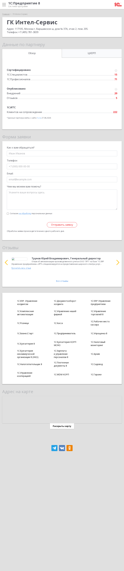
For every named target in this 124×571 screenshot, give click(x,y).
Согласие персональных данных (31, 213)
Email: (10, 173)
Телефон (12, 160)
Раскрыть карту (62, 426)
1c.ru (39, 118)
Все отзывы (62, 281)
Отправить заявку (62, 224)
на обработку (25, 213)
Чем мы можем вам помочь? (24, 186)
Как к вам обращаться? (20, 147)
